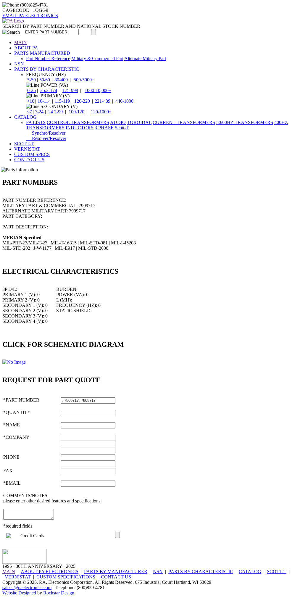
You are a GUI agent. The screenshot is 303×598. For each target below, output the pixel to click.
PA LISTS (36, 122)
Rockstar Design (58, 592)
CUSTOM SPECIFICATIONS (65, 576)
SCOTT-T (24, 143)
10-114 (44, 101)
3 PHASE (104, 127)
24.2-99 (55, 111)
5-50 (31, 79)
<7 (29, 111)
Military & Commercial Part (97, 58)
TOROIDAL (139, 122)
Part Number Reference (48, 58)
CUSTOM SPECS (32, 154)
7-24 (39, 111)
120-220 (82, 101)
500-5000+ (84, 79)
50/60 (44, 79)
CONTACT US (29, 159)
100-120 (76, 111)
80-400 (61, 79)
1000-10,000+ (98, 90)
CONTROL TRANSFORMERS (78, 122)
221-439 (102, 101)
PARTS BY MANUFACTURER (115, 571)
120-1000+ (101, 111)
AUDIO (118, 122)
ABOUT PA (26, 47)
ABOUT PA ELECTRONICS (49, 571)
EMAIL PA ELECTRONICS (30, 15)
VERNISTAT (27, 148)
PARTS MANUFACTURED (42, 53)
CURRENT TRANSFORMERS (184, 122)
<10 (30, 101)
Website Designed (19, 592)
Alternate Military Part (145, 58)
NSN (19, 63)
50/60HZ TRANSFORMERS (244, 122)
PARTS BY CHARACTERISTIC (46, 69)
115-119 (62, 101)
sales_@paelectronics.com (26, 587)
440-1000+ (125, 101)
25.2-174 (48, 90)
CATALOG (25, 117)
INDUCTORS (80, 127)
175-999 (70, 90)
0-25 (31, 90)
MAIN (20, 42)
